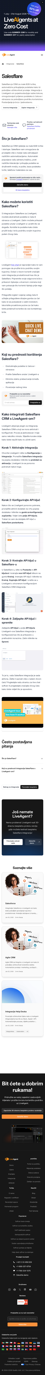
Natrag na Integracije (11, 787)
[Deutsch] (18, 1343)
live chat (15, 265)
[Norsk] (34, 1346)
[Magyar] (11, 1346)
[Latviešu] (26, 1346)
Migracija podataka (34, 1168)
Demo (11, 1165)
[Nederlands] (30, 1346)
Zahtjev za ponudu (33, 1181)
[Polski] (38, 1346)
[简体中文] (34, 1349)
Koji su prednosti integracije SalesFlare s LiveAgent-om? (18, 769)
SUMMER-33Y (10, 35)
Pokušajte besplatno (29, 787)
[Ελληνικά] (22, 1343)
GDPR (26, 1361)
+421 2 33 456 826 (24, 1262)
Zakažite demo (22, 1117)
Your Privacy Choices (32, 1364)
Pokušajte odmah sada (13, 842)
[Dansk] (15, 1343)
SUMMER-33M (18, 32)
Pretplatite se (35, 402)
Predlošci (33, 1206)
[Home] (3, 64)
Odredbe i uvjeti (14, 1358)
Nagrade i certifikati (11, 1198)
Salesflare (20, 64)
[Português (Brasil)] (3, 1349)
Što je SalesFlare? (9, 758)
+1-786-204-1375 (23, 1271)
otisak (11, 1211)
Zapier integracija (28, 107)
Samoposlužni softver (22, 1234)
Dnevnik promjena (33, 1177)
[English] (26, 1343)
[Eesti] (34, 1343)
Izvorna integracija (10, 107)
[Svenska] (22, 1349)
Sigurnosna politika (30, 1358)
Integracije (10, 64)
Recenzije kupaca (11, 1202)
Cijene (11, 1170)
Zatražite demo (22, 185)
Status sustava (33, 1173)
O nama (11, 1193)
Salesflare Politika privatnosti (33, 127)
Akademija (33, 1202)
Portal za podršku (33, 1164)
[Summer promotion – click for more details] (22, 25)
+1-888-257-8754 (23, 1266)
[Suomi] (38, 1343)
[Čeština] (11, 1343)
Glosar (33, 1198)
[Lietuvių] (22, 1346)
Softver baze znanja (22, 1221)
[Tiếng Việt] (30, 1349)
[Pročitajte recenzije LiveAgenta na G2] (22, 1302)
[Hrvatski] (7, 1346)
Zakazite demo (32, 842)
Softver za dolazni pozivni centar (22, 1239)
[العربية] (3, 1343)
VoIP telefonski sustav (22, 1230)
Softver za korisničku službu (22, 1226)
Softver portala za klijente (22, 1248)
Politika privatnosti (14, 1361)
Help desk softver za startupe (22, 1252)
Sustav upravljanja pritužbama (22, 1243)
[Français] (3, 1346)
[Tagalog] (26, 1349)
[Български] (7, 1343)
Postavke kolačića (11, 1364)
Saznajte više (12, 127)
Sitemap (35, 1361)
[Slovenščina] (18, 1349)
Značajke (11, 1174)
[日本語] (18, 1346)
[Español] (30, 1343)
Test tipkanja (33, 1211)
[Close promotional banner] (42, 2)
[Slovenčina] (15, 1349)
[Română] (7, 1349)
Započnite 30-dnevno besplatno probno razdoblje (23, 1110)
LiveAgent (19, 179)
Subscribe (22, 1324)
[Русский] (11, 1349)
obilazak (12, 1183)
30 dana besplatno (23, 190)
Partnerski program (11, 1206)
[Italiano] (15, 1346)
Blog (33, 1193)
